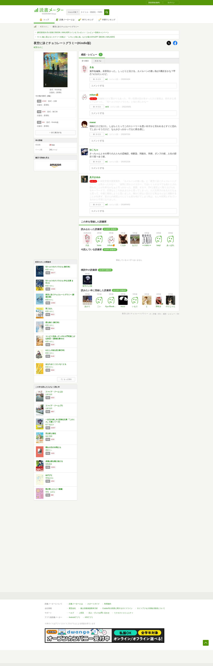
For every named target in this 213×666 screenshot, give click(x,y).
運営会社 (72, 608)
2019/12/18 (125, 162)
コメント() (113, 79)
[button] (106, 12)
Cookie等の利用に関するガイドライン (117, 608)
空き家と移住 (50, 433)
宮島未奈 (48, 464)
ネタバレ (98, 61)
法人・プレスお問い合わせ (99, 613)
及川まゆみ (95, 177)
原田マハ (48, 450)
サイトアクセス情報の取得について (151, 608)
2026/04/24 (125, 79)
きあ (92, 67)
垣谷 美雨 (48, 436)
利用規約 (107, 604)
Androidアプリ (74, 617)
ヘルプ (71, 613)
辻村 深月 (48, 394)
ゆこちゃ (94, 150)
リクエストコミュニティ (123, 613)
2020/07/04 (125, 134)
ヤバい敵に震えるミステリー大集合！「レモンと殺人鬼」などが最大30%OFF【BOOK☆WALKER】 (76, 37)
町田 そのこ (49, 269)
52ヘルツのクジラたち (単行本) (57, 267)
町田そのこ (44, 27)
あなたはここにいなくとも (55, 364)
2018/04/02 (125, 204)
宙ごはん (48, 308)
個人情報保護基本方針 (89, 608)
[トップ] (35, 27)
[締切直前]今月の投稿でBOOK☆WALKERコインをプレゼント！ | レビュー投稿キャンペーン (73, 32)
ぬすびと (48, 475)
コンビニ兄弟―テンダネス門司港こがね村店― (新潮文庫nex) (60, 337)
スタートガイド (93, 604)
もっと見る (68, 379)
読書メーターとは (76, 604)
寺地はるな (49, 478)
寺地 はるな (50, 492)
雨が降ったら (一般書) (54, 489)
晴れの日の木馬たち (53, 447)
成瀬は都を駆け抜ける (54, 461)
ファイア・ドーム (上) (54, 392)
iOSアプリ (89, 617)
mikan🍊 (94, 94)
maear (93, 122)
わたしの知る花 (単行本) (54, 350)
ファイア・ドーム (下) (54, 406)
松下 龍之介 (49, 424)
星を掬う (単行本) (52, 322)
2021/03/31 (126, 107)
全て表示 (85, 61)
